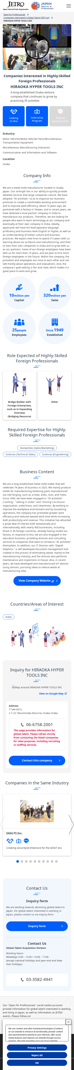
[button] (2, 824)
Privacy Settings (37, 1047)
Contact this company (37, 760)
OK (37, 1062)
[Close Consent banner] (68, 1022)
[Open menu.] (68, 5)
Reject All (37, 1055)
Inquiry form (37, 926)
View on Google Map (51, 693)
